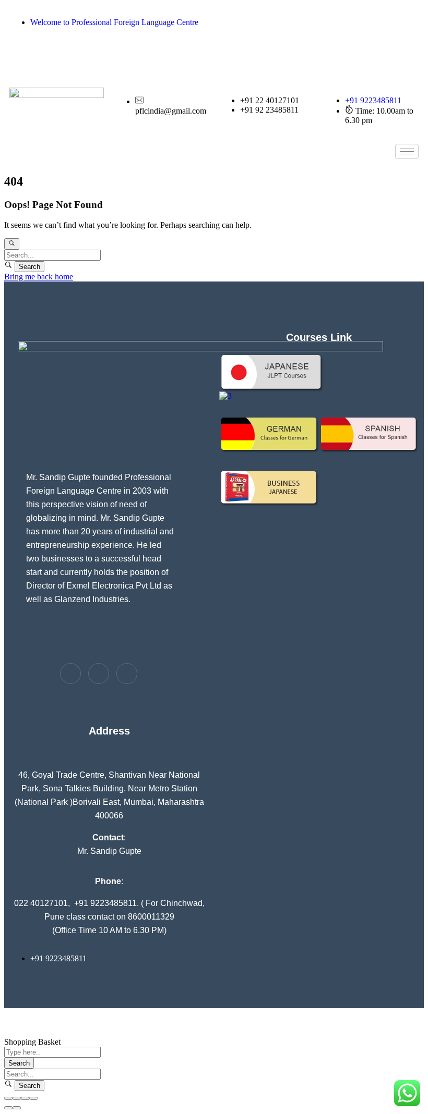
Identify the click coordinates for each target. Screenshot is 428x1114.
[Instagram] (319, 42)
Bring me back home (38, 276)
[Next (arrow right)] (17, 1107)
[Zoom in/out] (33, 1098)
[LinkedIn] (319, 62)
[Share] (17, 1098)
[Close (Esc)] (8, 1098)
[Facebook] (319, 22)
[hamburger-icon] (407, 151)
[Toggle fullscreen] (25, 1098)
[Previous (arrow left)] (8, 1107)
